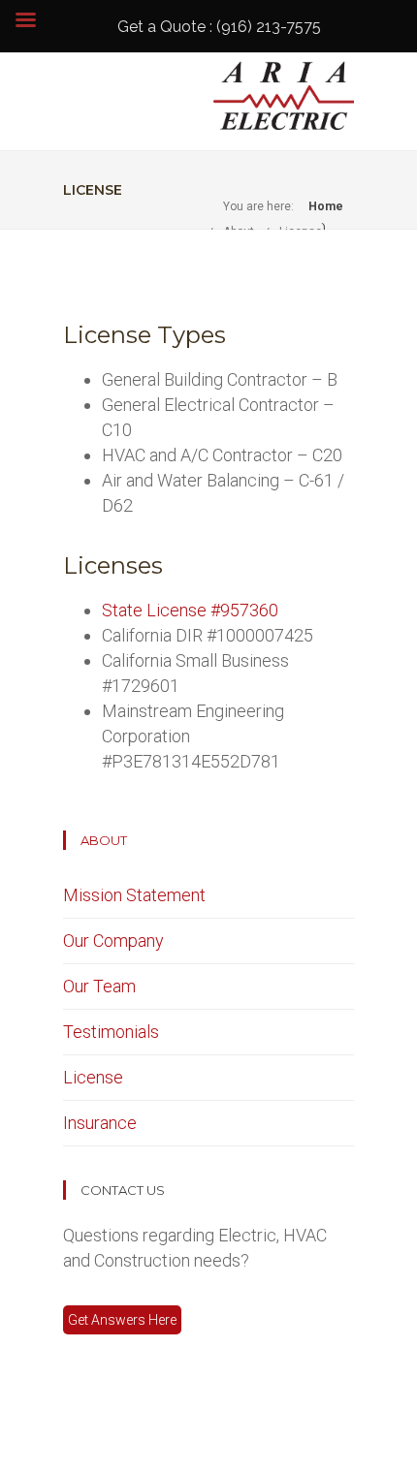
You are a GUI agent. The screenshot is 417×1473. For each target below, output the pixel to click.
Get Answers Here (122, 1320)
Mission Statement (134, 895)
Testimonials (111, 1031)
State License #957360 (190, 610)
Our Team (99, 986)
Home (325, 206)
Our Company (113, 940)
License (93, 1077)
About (103, 840)
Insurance (100, 1123)
